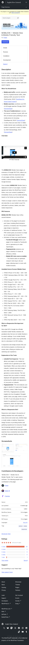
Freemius (7, 496)
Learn (3, 595)
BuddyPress (6, 617)
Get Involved (19, 595)
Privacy (4, 590)
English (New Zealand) (11, 624)
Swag (17, 603)
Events (17, 598)
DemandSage (8, 108)
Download (5, 41)
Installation (6, 56)
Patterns (17, 590)
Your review (5, 560)
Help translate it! (15, 12)
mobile (25, 526)
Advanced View (6, 534)
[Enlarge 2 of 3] (25, 446)
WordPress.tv (6, 603)
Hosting (4, 587)
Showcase (18, 582)
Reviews (5, 52)
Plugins (17, 587)
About (3, 582)
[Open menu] (26, 2)
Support (5, 64)
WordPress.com (7, 609)
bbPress (5, 614)
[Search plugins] (17, 18)
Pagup (5, 37)
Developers (5, 601)
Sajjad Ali (7, 491)
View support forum (7, 572)
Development (7, 60)
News (3, 584)
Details (5, 48)
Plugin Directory (6, 7)
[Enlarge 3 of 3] (25, 455)
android (20, 526)
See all (25, 560)
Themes (17, 584)
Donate (18, 601)
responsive (24, 529)
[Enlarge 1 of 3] (12, 446)
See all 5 (25, 522)
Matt (4, 611)
